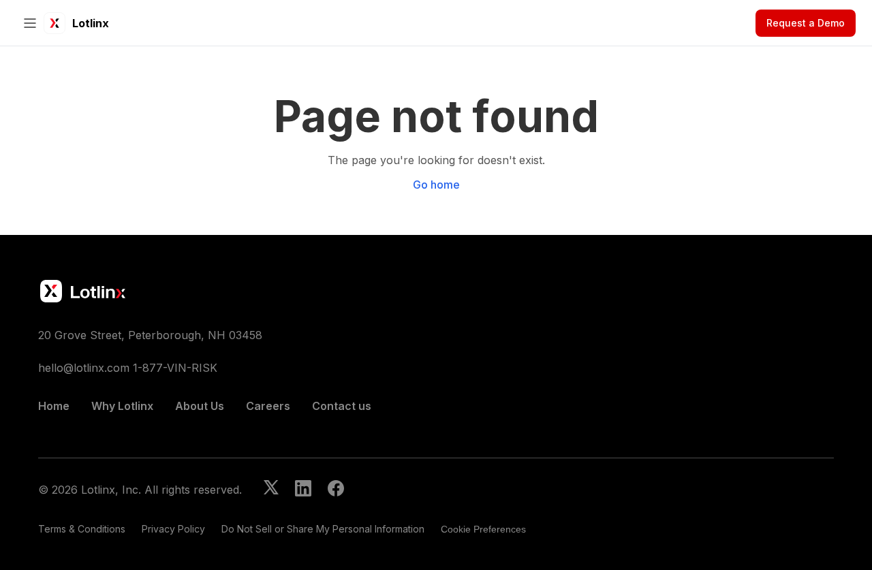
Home (53, 406)
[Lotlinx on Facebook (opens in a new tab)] (336, 489)
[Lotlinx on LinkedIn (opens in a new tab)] (303, 489)
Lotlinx (90, 23)
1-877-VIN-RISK (175, 368)
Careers (268, 406)
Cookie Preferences (483, 529)
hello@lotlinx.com (83, 368)
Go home (436, 184)
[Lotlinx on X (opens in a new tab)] (271, 489)
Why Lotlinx (122, 406)
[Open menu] (30, 23)
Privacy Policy (173, 529)
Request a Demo (805, 23)
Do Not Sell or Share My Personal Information (322, 529)
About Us (199, 406)
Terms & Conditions (81, 529)
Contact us (341, 406)
